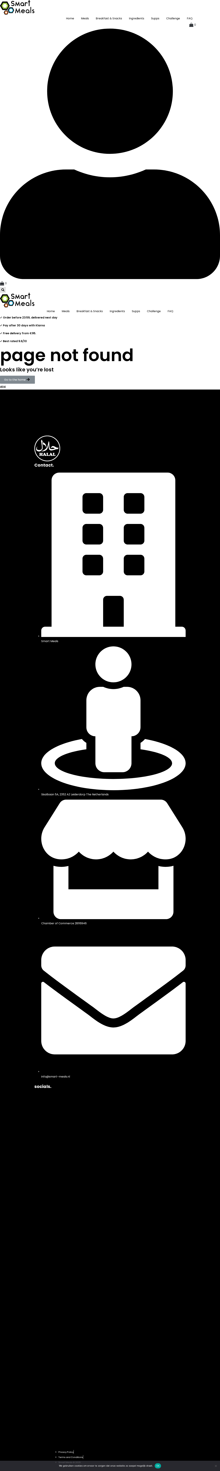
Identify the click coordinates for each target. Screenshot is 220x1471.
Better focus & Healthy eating (55, 408)
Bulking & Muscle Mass (50, 422)
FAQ (189, 18)
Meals (85, 18)
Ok (158, 1465)
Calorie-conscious (47, 418)
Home (70, 18)
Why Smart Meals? (47, 427)
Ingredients (136, 18)
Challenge (173, 18)
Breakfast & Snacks (109, 18)
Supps (155, 18)
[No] (215, 1466)
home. (41, 400)
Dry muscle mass (46, 413)
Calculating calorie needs (52, 432)
